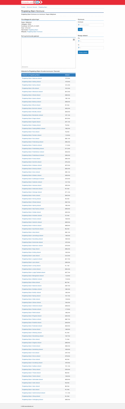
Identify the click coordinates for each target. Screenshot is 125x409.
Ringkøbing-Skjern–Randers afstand (31, 309)
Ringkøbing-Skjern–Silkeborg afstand (32, 332)
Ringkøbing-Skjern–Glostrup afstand (31, 168)
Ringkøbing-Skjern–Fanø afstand (30, 132)
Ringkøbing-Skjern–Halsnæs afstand (31, 185)
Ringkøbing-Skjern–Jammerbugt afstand (32, 235)
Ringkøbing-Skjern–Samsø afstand (31, 329)
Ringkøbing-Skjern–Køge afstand (30, 249)
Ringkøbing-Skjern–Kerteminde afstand (32, 242)
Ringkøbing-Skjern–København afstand (32, 245)
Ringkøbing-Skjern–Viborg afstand (31, 396)
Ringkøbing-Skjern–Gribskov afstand (31, 175)
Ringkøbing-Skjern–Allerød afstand (31, 95)
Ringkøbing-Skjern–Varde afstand (31, 383)
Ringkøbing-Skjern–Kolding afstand (31, 252)
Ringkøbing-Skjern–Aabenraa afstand (32, 78)
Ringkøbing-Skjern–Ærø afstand (30, 88)
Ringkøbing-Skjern (33, 30)
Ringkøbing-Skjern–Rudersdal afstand (32, 326)
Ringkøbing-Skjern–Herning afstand (31, 199)
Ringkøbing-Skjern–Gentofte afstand (31, 162)
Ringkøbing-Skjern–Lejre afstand (30, 262)
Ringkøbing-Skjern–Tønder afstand (31, 376)
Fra (79, 38)
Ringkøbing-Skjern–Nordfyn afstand (31, 292)
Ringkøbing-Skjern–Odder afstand (31, 299)
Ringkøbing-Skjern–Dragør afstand (31, 118)
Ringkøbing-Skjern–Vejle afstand (30, 389)
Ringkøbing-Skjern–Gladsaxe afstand (32, 165)
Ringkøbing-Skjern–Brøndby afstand (31, 111)
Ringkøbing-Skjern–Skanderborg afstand (32, 336)
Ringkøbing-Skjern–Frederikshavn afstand (33, 152)
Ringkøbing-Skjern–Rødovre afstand (31, 319)
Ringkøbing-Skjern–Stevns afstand (31, 356)
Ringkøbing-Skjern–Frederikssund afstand (33, 155)
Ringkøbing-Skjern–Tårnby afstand (31, 369)
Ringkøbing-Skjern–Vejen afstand (31, 386)
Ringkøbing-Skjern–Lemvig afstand (31, 265)
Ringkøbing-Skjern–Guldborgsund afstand (33, 178)
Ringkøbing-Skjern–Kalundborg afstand (32, 239)
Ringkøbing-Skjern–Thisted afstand (31, 373)
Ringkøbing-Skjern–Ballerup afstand (31, 101)
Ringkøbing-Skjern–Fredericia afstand (32, 145)
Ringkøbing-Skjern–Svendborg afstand (32, 362)
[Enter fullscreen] (74, 40)
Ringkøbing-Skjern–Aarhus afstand (31, 85)
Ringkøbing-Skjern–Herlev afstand (31, 195)
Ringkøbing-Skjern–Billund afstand (31, 105)
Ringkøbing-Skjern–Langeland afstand (32, 259)
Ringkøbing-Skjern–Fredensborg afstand (32, 142)
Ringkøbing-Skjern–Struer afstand (31, 359)
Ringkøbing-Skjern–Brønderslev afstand (32, 115)
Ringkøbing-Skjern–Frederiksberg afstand (33, 148)
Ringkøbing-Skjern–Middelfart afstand (32, 279)
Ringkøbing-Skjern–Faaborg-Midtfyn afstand (33, 128)
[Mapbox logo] (25, 67)
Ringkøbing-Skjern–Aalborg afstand (31, 81)
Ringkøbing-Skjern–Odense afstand (31, 302)
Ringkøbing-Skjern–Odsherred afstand (32, 306)
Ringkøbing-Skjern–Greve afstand (31, 172)
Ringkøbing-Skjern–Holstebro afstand (32, 215)
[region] (48, 53)
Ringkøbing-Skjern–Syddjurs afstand (31, 366)
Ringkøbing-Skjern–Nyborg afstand (31, 296)
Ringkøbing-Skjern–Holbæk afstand (31, 212)
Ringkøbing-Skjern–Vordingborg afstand (32, 399)
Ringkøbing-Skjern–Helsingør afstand (32, 192)
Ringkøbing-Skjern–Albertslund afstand (32, 91)
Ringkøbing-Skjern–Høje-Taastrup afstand (33, 209)
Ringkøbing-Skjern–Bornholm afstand (32, 108)
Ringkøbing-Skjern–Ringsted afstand (31, 316)
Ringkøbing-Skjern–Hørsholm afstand (32, 222)
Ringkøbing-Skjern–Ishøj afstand (30, 232)
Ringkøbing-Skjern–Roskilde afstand (31, 322)
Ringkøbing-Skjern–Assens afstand (31, 98)
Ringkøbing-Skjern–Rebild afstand (31, 312)
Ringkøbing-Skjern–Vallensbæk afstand (32, 379)
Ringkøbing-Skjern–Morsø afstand (31, 282)
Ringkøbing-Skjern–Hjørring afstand (31, 205)
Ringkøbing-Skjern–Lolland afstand (31, 269)
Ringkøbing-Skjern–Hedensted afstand (32, 188)
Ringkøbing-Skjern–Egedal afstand (31, 122)
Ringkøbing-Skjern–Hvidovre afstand (31, 225)
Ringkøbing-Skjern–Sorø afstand (30, 352)
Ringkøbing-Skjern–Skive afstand (31, 339)
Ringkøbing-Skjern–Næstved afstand (31, 286)
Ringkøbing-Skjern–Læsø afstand (31, 255)
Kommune (80, 22)
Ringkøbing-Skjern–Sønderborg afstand (32, 349)
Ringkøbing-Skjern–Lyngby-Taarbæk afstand (33, 272)
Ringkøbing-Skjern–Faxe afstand (30, 138)
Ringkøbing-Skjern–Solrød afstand (31, 346)
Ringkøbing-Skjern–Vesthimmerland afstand (33, 393)
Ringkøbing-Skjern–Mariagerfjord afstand (33, 276)
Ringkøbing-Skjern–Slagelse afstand (31, 342)
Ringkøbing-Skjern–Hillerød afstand (31, 202)
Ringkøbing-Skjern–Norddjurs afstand (32, 289)
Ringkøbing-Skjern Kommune (34, 31)
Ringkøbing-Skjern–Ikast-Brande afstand (32, 229)
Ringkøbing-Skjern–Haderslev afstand (32, 182)
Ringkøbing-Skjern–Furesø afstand (31, 158)
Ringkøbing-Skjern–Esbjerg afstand (31, 125)
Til (78, 45)
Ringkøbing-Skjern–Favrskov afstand (31, 135)
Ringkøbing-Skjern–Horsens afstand (31, 219)
